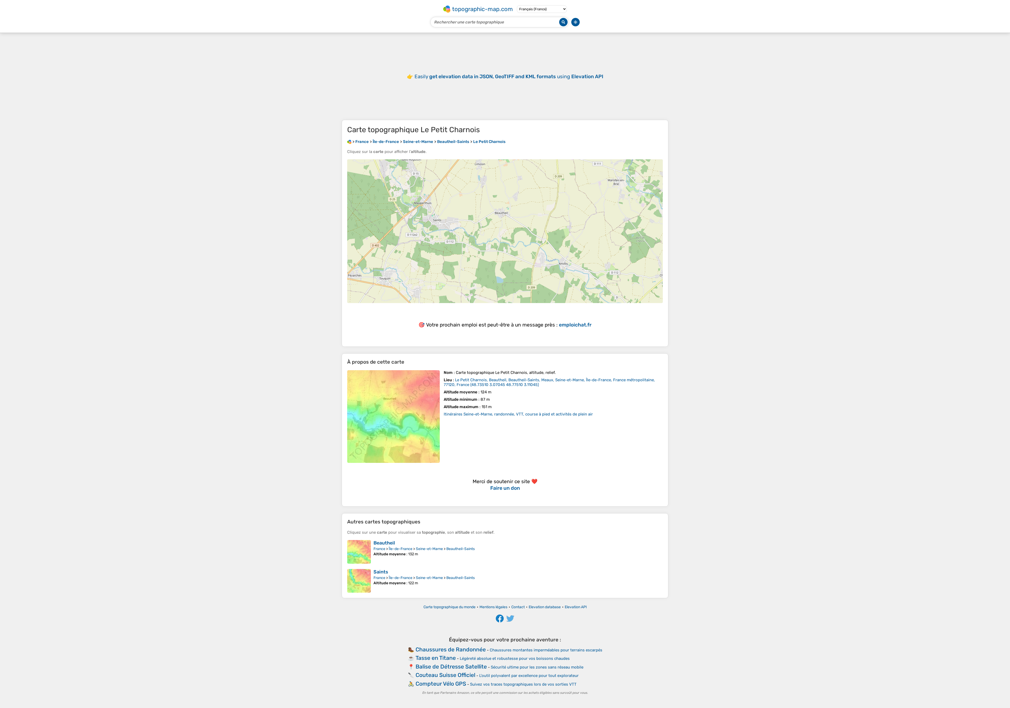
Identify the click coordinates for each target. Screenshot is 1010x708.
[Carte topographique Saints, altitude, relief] (359, 581)
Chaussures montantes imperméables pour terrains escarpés (546, 650)
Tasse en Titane (436, 658)
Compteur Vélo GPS (441, 683)
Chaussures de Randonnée (451, 649)
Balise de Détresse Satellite (451, 666)
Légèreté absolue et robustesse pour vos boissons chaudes (515, 658)
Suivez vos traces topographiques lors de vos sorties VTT (523, 684)
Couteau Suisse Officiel (445, 675)
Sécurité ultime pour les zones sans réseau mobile (537, 667)
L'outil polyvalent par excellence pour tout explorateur (529, 675)
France (379, 549)
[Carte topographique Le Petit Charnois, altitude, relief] (393, 416)
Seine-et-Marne (429, 549)
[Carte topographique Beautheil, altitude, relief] (359, 552)
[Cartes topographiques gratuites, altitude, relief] (349, 141)
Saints (380, 572)
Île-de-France (400, 549)
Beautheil (384, 543)
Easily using (509, 76)
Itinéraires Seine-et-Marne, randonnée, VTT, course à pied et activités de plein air (518, 414)
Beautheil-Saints (460, 549)
